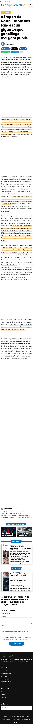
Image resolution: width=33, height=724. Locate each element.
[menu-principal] (30, 5)
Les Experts (6, 12)
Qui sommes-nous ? (7, 673)
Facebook (4, 692)
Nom (2, 625)
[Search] (30, 707)
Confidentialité (6, 719)
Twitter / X (4, 694)
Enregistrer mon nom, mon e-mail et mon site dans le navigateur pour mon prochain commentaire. (17, 638)
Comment (4, 616)
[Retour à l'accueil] (13, 5)
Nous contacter (6, 679)
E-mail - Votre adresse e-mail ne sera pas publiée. (14, 631)
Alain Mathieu (8, 508)
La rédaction (5, 671)
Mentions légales (6, 681)
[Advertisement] (16, 97)
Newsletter (4, 676)
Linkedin (3, 697)
